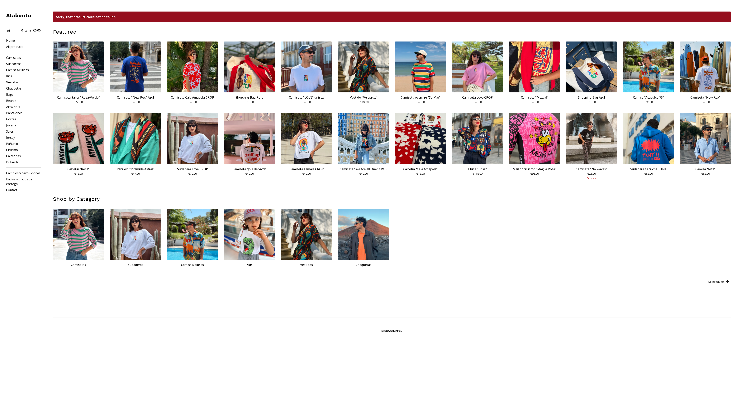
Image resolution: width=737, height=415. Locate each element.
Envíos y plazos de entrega (19, 181)
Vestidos (12, 82)
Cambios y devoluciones (23, 173)
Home (10, 40)
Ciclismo (12, 150)
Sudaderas (13, 64)
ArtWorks (13, 107)
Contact (11, 190)
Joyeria (11, 125)
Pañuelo (12, 144)
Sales (10, 131)
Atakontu (18, 15)
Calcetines (13, 156)
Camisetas (13, 58)
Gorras (11, 119)
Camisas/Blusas (17, 70)
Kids (9, 76)
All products (14, 47)
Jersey (10, 137)
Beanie (11, 101)
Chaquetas (13, 88)
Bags (9, 94)
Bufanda (12, 162)
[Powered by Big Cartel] (392, 331)
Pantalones (14, 113)
